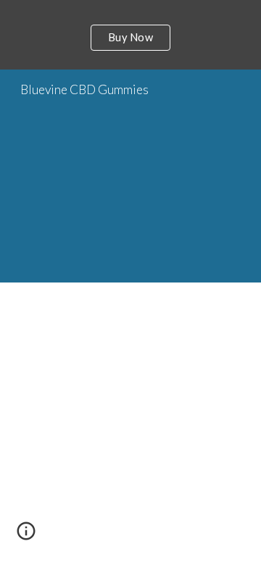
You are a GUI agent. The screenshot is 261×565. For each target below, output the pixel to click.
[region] (130, 35)
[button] (26, 536)
